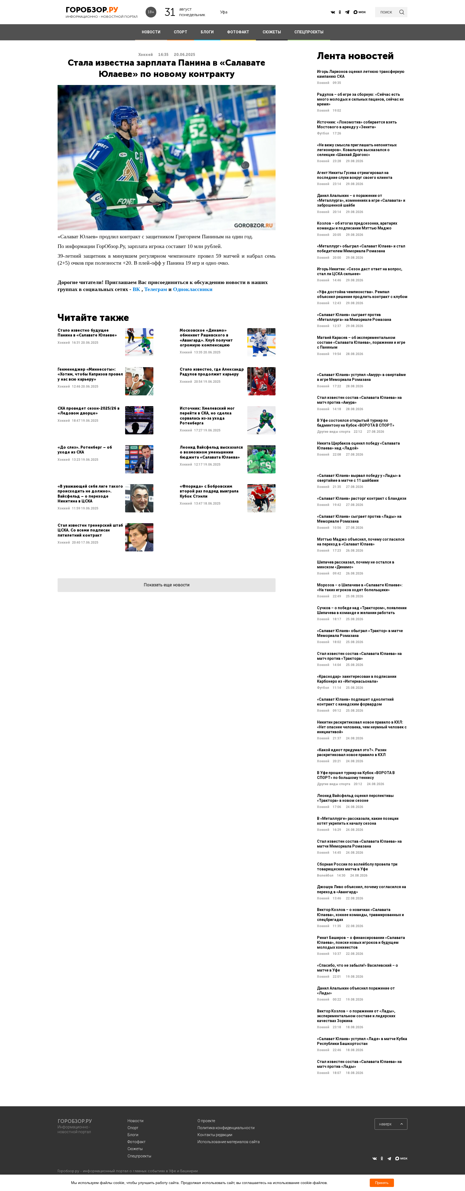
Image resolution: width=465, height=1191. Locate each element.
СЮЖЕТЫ (272, 32)
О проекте (206, 1121)
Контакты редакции (215, 1135)
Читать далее (105, 342)
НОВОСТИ (151, 32)
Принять (382, 1183)
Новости (135, 1121)
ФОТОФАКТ (238, 32)
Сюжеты (135, 1149)
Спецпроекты (139, 1156)
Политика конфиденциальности (226, 1128)
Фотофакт (137, 1142)
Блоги (133, 1135)
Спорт (133, 1128)
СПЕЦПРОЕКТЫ (308, 32)
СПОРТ (180, 32)
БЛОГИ (207, 32)
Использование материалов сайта (229, 1142)
